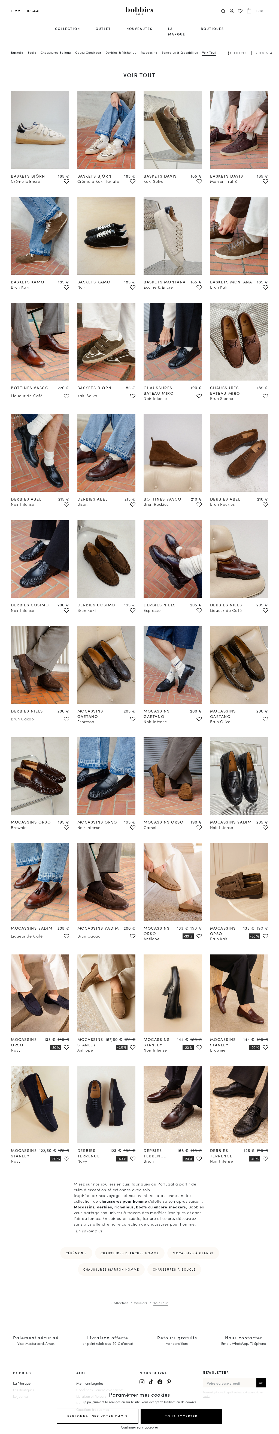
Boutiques (212, 28)
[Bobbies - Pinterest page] (169, 1381)
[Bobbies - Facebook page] (159, 1381)
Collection (67, 28)
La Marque (22, 1383)
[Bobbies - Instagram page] (142, 1381)
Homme (33, 11)
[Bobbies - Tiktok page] (151, 1381)
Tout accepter (181, 1416)
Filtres (240, 53)
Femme (17, 11)
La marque (176, 31)
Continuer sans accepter (139, 1427)
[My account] (231, 11)
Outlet (103, 28)
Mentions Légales (89, 1383)
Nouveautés (139, 28)
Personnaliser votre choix (97, 1416)
